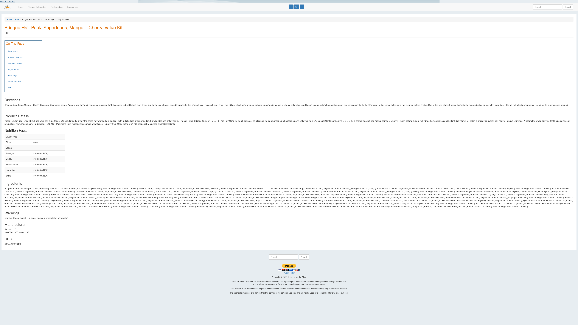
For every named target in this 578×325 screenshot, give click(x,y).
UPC (10, 87)
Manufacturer (14, 81)
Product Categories (37, 6)
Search (568, 6)
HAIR (17, 19)
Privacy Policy (289, 272)
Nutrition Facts (15, 63)
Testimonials (56, 6)
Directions (13, 51)
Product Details (15, 57)
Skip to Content (7, 1)
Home (20, 6)
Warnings (12, 75)
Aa (296, 6)
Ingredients (13, 69)
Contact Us (72, 6)
